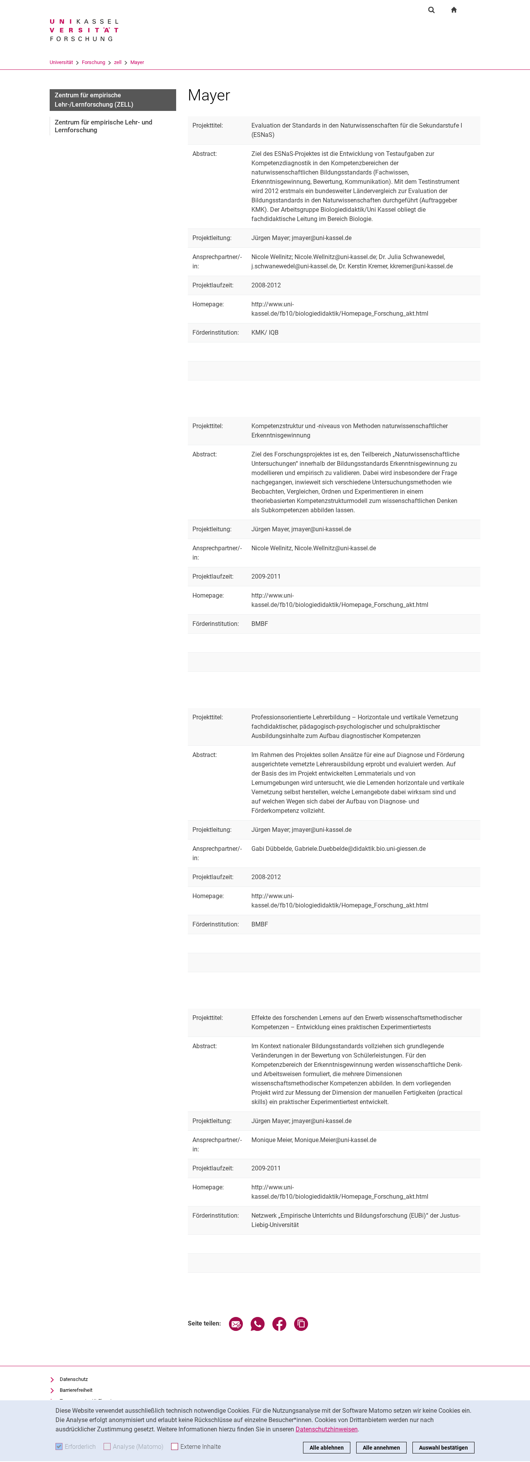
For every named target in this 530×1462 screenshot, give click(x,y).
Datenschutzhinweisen (327, 1429)
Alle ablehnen (327, 1448)
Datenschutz (74, 1379)
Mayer (137, 62)
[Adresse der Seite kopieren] (301, 1328)
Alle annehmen (381, 1448)
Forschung (93, 62)
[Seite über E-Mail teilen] (236, 1328)
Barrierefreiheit (76, 1390)
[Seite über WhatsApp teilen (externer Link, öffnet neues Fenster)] (258, 1328)
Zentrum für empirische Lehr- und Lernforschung (103, 126)
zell (117, 62)
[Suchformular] (431, 10)
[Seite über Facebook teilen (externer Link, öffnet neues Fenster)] (279, 1328)
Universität (61, 62)
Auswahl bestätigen (443, 1448)
